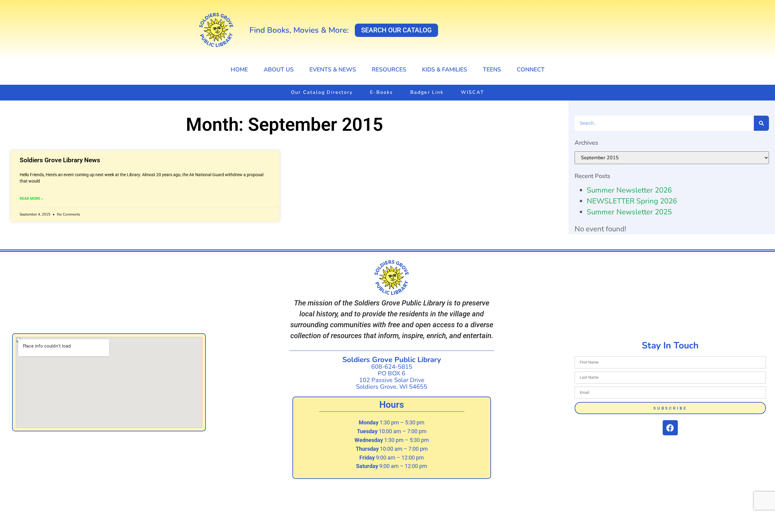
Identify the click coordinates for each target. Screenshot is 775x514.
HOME (239, 70)
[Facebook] (670, 427)
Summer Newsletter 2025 (629, 212)
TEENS (492, 70)
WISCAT (472, 92)
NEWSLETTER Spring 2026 (632, 201)
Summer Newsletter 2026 (629, 190)
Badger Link (427, 92)
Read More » (31, 198)
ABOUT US (279, 70)
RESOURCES (389, 70)
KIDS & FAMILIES (444, 70)
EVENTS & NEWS (332, 70)
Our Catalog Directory (322, 92)
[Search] (761, 123)
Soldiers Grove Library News (60, 160)
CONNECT (531, 70)
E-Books (381, 92)
